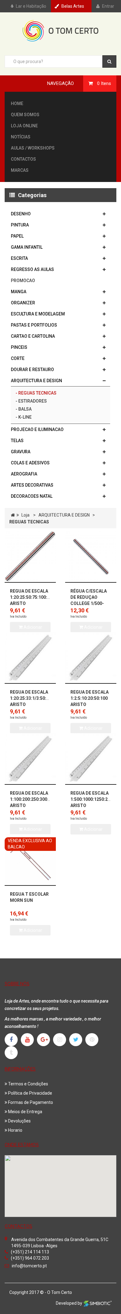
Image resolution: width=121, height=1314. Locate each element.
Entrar (108, 6)
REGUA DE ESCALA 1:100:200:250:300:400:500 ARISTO (37, 799)
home (17, 103)
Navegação (60, 83)
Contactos (23, 159)
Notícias (20, 136)
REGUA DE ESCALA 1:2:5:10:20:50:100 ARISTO (89, 698)
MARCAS (20, 170)
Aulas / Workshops (33, 148)
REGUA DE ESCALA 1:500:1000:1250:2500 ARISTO (92, 799)
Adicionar (93, 829)
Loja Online (24, 125)
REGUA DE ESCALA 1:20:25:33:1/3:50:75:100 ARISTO (35, 698)
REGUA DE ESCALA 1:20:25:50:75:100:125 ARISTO (32, 597)
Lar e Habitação (31, 6)
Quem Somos (25, 114)
